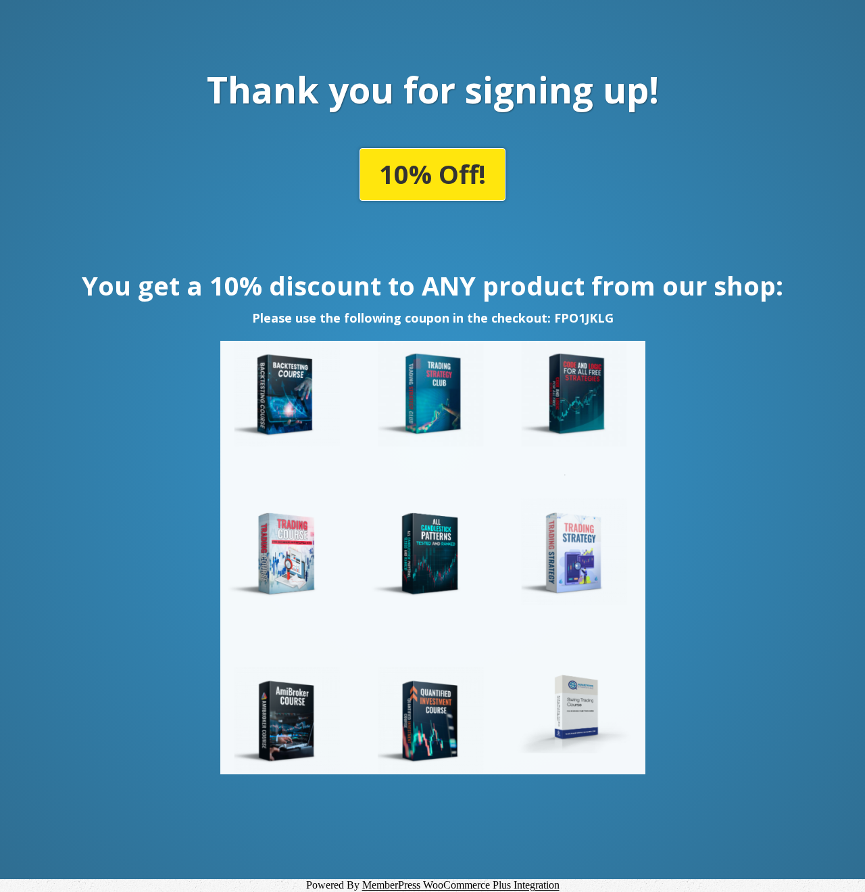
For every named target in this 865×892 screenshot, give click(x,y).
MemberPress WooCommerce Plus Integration (461, 885)
